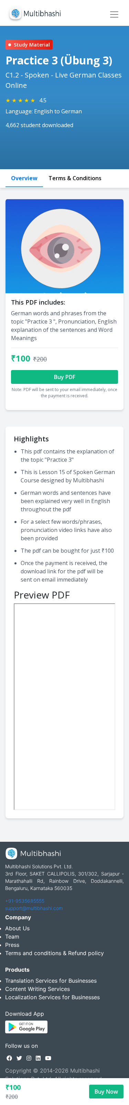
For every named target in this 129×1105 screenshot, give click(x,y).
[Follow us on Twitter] (19, 1058)
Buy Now (106, 1091)
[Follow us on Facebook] (9, 1058)
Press (12, 944)
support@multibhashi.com (34, 908)
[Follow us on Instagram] (29, 1058)
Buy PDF (64, 377)
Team (12, 936)
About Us (17, 928)
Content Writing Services (37, 988)
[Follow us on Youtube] (48, 1058)
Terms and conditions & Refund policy (54, 953)
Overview (24, 178)
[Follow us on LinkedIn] (38, 1058)
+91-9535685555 (24, 901)
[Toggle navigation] (114, 14)
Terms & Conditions (75, 178)
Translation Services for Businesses (51, 980)
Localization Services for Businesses (52, 997)
